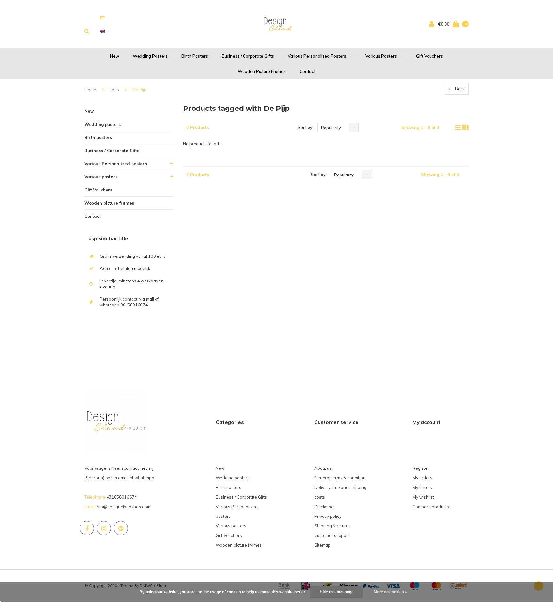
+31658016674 (121, 497)
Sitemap (322, 545)
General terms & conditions (341, 477)
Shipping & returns (332, 525)
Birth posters (194, 56)
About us (323, 468)
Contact (308, 71)
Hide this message (337, 592)
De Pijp (139, 89)
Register (421, 468)
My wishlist (423, 497)
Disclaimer (324, 506)
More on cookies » (390, 592)
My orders (422, 477)
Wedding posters (150, 56)
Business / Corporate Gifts (248, 56)
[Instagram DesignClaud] (104, 528)
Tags (114, 89)
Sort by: (305, 127)
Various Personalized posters (317, 56)
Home (90, 89)
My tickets (422, 487)
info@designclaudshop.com (123, 506)
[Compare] (102, 17)
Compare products (431, 506)
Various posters (381, 56)
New (114, 56)
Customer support (331, 535)
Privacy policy (327, 516)
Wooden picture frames (262, 71)
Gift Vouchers (429, 56)
